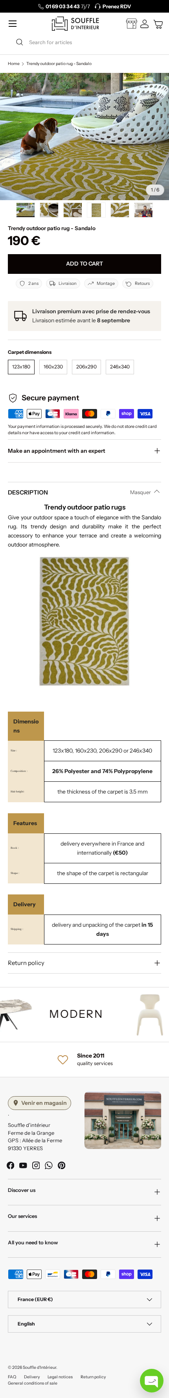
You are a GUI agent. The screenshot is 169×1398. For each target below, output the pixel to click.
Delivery (32, 1376)
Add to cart (84, 263)
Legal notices (60, 1376)
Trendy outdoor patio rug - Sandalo (59, 64)
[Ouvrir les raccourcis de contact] (151, 1380)
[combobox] (84, 42)
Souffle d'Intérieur (39, 1367)
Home (14, 64)
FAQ (12, 1376)
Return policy (93, 1376)
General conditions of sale (32, 1383)
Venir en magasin (44, 1102)
